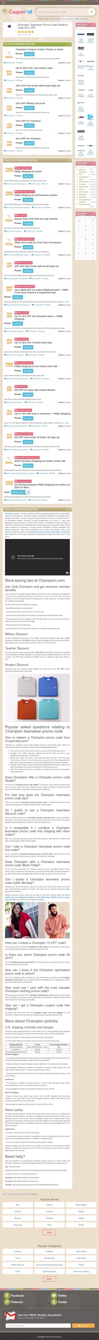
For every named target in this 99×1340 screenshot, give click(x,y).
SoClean (49, 1211)
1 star (19, 31)
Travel (17, 1258)
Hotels (81, 1264)
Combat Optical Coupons (90, 40)
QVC (49, 1224)
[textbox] (38, 1325)
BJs (17, 1204)
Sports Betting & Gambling (84, 200)
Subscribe (84, 1325)
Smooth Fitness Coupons (81, 82)
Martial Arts (83, 194)
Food (18, 1271)
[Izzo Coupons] (81, 48)
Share (20, 63)
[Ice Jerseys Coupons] (90, 117)
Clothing (17, 1251)
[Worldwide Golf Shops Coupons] (81, 145)
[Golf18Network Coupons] (81, 61)
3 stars (25, 31)
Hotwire (49, 1204)
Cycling (81, 189)
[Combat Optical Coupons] (90, 34)
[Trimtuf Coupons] (90, 90)
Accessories (49, 1258)
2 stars (22, 31)
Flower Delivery (17, 1264)
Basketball (82, 197)
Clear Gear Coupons (81, 40)
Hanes (81, 1224)
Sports (10, 1194)
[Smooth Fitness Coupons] (81, 75)
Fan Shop (82, 184)
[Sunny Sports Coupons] (81, 102)
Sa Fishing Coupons (90, 152)
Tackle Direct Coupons (81, 138)
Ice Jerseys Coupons (90, 123)
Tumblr (62, 1302)
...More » (67, 302)
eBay (59, 19)
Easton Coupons (81, 95)
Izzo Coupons (81, 54)
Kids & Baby (81, 1251)
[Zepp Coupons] (81, 117)
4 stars (29, 31)
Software (49, 1251)
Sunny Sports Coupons (81, 109)
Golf (80, 174)
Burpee (18, 1218)
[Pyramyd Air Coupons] (90, 61)
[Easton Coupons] (81, 90)
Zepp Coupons (81, 122)
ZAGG (81, 1218)
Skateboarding (84, 204)
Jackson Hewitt (73, 19)
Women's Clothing (81, 1271)
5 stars (32, 31)
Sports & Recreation (83, 171)
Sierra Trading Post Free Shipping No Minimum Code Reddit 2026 (37, 896)
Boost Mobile (81, 1204)
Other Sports (83, 192)
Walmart (64, 19)
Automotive (81, 1258)
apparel (42, 657)
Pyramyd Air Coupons (90, 67)
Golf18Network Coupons (83, 67)
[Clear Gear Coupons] (81, 34)
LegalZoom (83, 19)
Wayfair (81, 1211)
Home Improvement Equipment (49, 1264)
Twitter (62, 1295)
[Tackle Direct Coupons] (81, 131)
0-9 (78, 221)
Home (4, 1194)
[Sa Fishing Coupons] (90, 145)
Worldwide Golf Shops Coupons (81, 153)
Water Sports (83, 187)
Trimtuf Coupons (90, 95)
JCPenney (52, 19)
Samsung (18, 1224)
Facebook (17, 1295)
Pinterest (17, 1302)
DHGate (49, 1218)
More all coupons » (17, 184)
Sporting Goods (49, 1271)
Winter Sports (83, 181)
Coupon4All (46, 747)
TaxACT (17, 1211)
